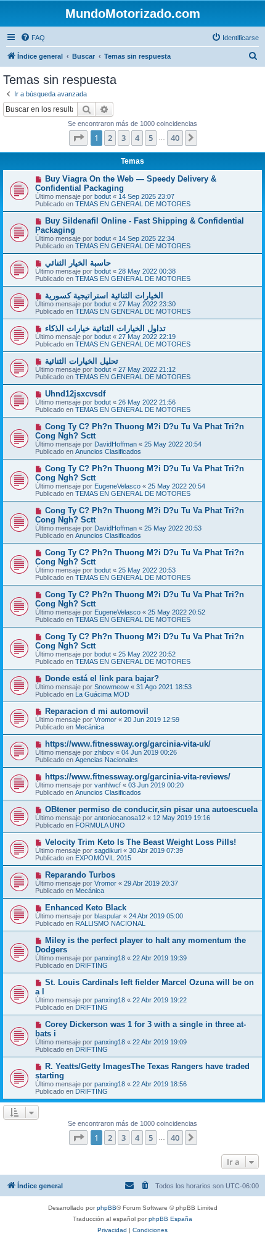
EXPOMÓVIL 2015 (103, 858)
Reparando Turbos (80, 874)
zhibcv (104, 752)
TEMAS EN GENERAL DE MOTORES (132, 204)
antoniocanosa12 (119, 817)
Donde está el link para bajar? (102, 678)
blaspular (107, 916)
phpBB (106, 1207)
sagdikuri (107, 850)
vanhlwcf (107, 785)
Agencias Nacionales (106, 759)
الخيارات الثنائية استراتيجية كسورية (104, 295)
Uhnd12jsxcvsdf (75, 393)
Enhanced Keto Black (85, 907)
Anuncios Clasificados (108, 451)
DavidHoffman (115, 444)
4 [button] (137, 137)
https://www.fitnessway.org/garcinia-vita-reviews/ (137, 776)
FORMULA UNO (100, 825)
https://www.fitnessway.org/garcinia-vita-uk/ (128, 744)
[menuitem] (32, 37)
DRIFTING (91, 965)
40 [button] (175, 137)
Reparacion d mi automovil (97, 711)
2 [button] (110, 137)
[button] (78, 137)
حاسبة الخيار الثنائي (78, 262)
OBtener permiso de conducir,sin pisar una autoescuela (151, 809)
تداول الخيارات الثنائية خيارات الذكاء (105, 328)
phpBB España (170, 1218)
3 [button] (123, 137)
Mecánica (89, 727)
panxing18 (109, 958)
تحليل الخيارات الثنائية (81, 361)
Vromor (105, 719)
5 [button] (151, 137)
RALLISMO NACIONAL (110, 923)
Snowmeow (111, 686)
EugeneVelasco (117, 486)
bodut (102, 196)
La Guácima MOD (102, 694)
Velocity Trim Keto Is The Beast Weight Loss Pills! (140, 842)
